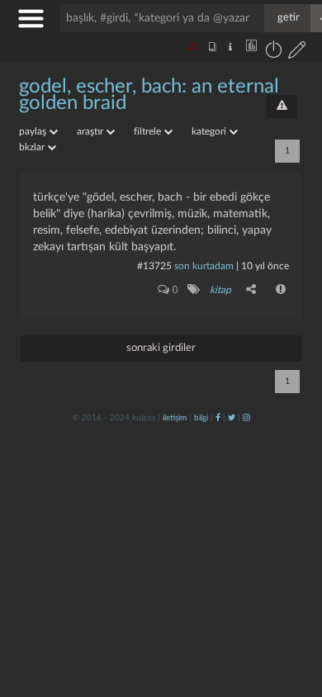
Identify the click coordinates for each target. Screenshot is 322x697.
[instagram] (246, 418)
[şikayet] (281, 289)
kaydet (274, 482)
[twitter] (231, 418)
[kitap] (193, 289)
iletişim (175, 418)
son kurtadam (204, 266)
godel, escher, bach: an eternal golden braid (149, 95)
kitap (220, 290)
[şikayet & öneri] (282, 106)
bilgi (201, 418)
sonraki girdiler (161, 348)
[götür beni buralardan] (293, 613)
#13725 (154, 266)
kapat (218, 482)
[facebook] (217, 418)
